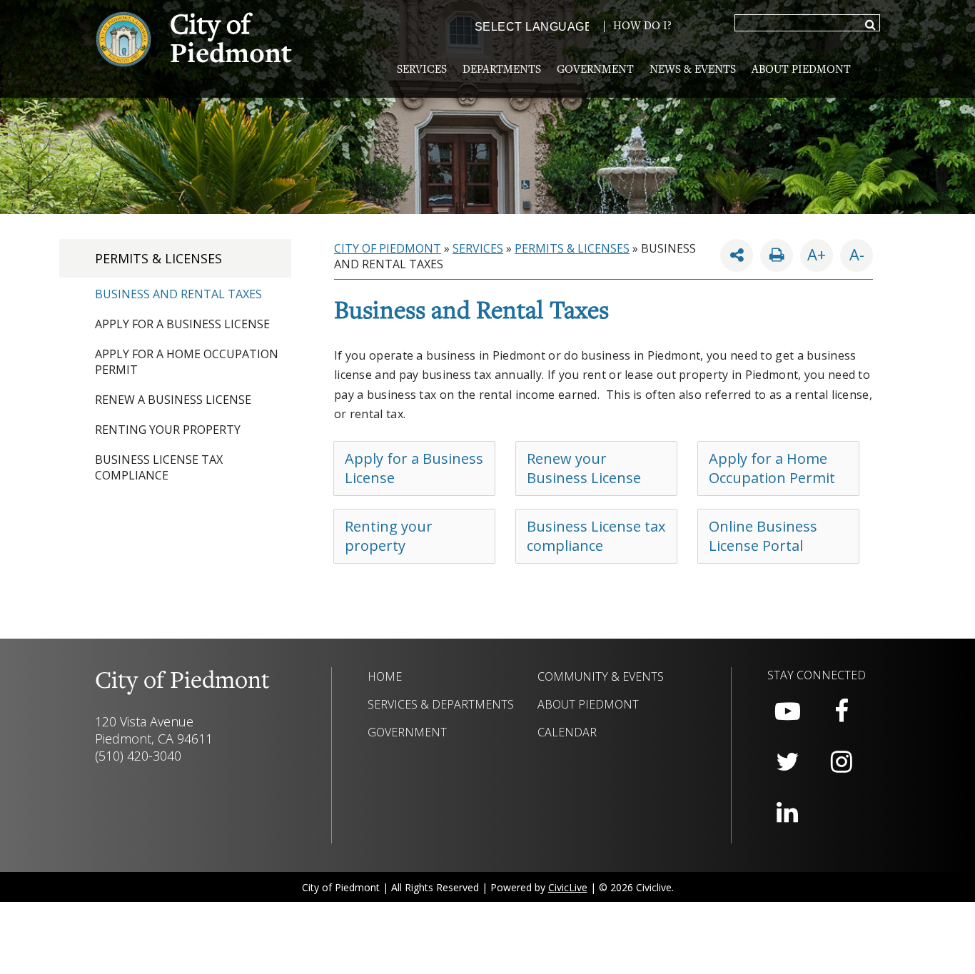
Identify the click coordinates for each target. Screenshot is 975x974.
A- (852, 252)
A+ (816, 254)
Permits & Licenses (158, 258)
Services (422, 70)
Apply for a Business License (182, 324)
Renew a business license (173, 399)
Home (385, 676)
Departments (502, 70)
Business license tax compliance (159, 467)
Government (595, 70)
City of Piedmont (387, 248)
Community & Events (600, 676)
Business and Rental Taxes (178, 294)
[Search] (870, 26)
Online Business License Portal (763, 536)
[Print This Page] (776, 255)
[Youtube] (787, 711)
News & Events (693, 70)
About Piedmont (801, 70)
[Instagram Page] (842, 762)
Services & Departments (441, 704)
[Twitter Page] (787, 762)
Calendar (567, 732)
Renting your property (168, 429)
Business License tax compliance (596, 536)
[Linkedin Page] (787, 813)
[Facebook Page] (842, 711)
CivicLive (567, 887)
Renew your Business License (584, 468)
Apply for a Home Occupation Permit (772, 468)
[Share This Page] (736, 255)
